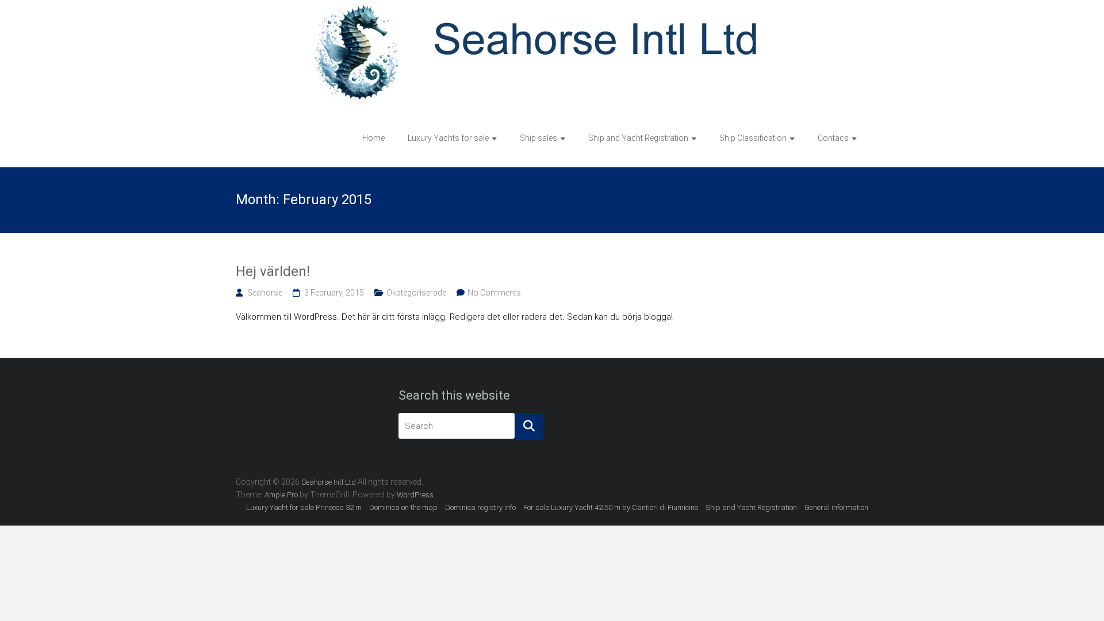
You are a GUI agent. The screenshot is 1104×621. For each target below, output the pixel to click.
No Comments (494, 292)
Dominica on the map (403, 507)
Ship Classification (753, 138)
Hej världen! (273, 271)
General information (836, 507)
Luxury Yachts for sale (448, 138)
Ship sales (538, 138)
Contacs (833, 138)
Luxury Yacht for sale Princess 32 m (304, 507)
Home (373, 138)
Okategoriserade (416, 292)
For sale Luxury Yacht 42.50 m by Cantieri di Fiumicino (610, 507)
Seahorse (264, 292)
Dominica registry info (480, 507)
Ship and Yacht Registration (638, 138)
